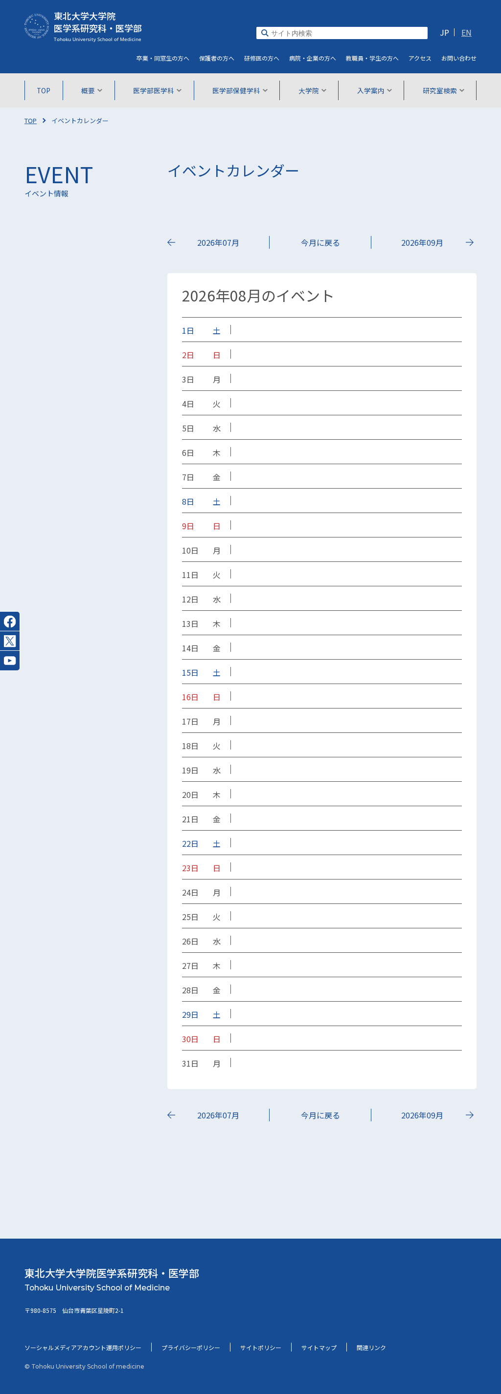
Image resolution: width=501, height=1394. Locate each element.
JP (444, 32)
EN (466, 32)
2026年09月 (422, 242)
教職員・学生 (372, 58)
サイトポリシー (260, 1347)
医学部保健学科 (236, 90)
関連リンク (371, 1347)
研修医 (261, 58)
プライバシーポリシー (190, 1347)
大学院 (308, 90)
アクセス (420, 58)
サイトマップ (319, 1347)
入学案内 (371, 90)
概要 (88, 90)
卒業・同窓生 (163, 58)
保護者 (216, 58)
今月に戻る (320, 242)
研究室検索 (440, 90)
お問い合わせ (459, 58)
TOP (43, 90)
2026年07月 (218, 242)
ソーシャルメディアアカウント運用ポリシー (82, 1347)
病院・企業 (312, 58)
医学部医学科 (153, 90)
